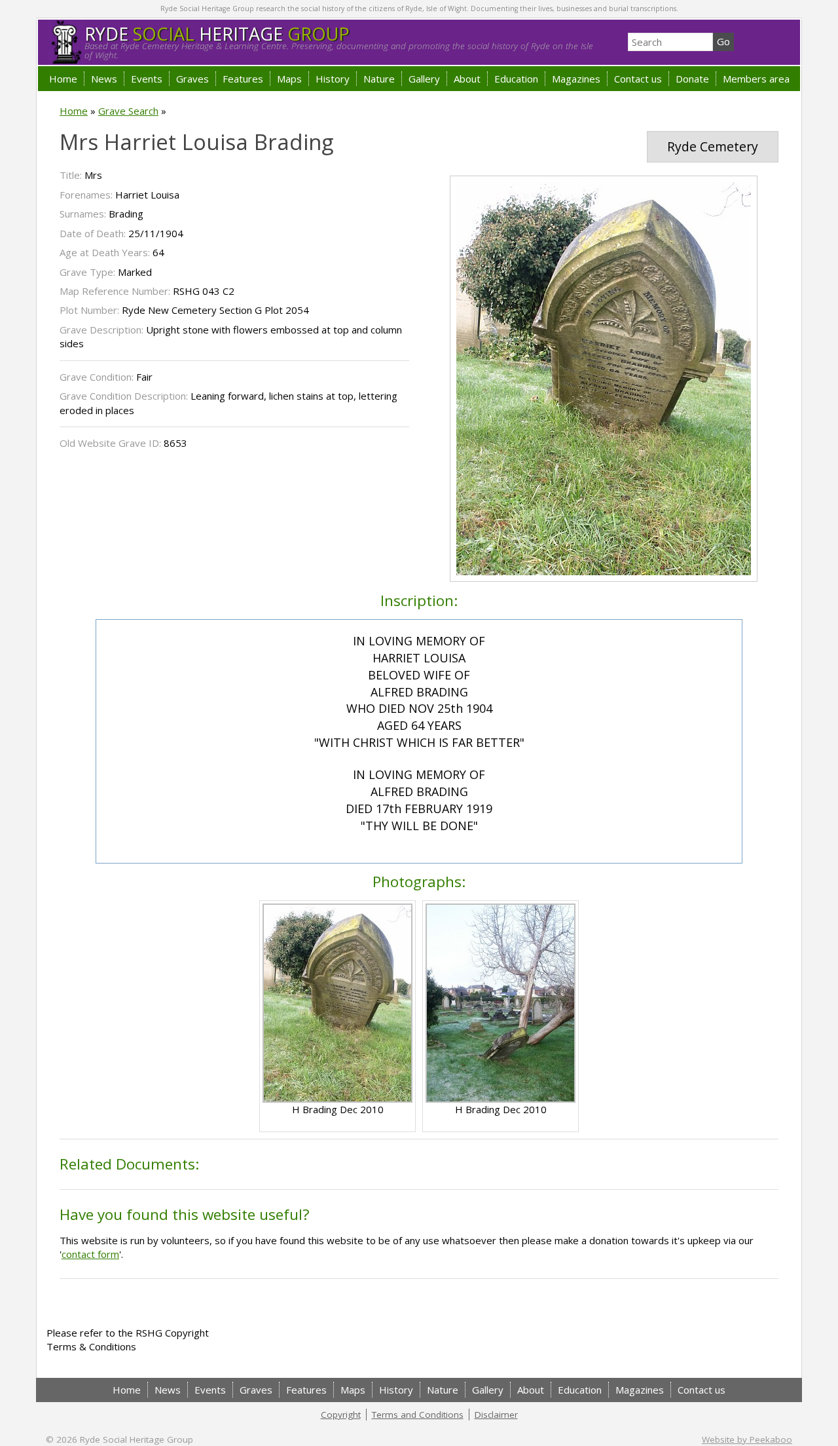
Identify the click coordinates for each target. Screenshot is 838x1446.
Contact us (638, 78)
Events (146, 78)
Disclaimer (496, 1414)
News (104, 78)
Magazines (576, 78)
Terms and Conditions (418, 1414)
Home (63, 78)
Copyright (341, 1414)
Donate (692, 78)
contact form (90, 1254)
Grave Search (128, 110)
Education (516, 78)
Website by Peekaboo (747, 1439)
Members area (756, 78)
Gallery (424, 78)
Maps (289, 78)
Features (243, 78)
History (333, 78)
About (467, 78)
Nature (379, 78)
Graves (192, 78)
